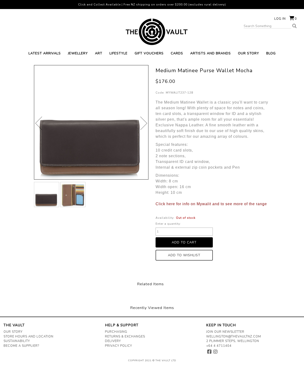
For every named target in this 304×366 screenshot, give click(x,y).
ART (98, 53)
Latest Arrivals (44, 53)
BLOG (271, 53)
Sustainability (17, 341)
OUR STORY (248, 53)
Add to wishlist (184, 255)
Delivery (113, 341)
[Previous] (38, 123)
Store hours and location (28, 336)
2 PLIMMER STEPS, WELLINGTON (232, 341)
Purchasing (116, 332)
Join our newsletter (225, 332)
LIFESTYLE (118, 53)
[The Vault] (152, 32)
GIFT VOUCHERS (149, 53)
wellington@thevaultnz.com (233, 336)
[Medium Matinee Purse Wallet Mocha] (46, 194)
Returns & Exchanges (125, 336)
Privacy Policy (118, 346)
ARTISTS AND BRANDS (210, 53)
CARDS (177, 53)
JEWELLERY (78, 53)
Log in (280, 19)
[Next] (143, 123)
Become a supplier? (21, 346)
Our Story (13, 332)
